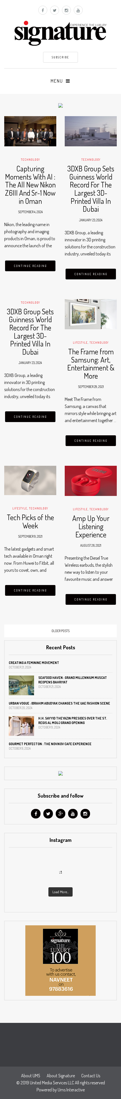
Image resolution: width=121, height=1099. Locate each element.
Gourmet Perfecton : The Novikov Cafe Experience (50, 744)
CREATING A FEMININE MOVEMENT (34, 663)
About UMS (30, 1075)
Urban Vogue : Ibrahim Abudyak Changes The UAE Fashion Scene (59, 703)
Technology (30, 159)
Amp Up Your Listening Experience (90, 526)
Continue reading (30, 266)
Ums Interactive (71, 1090)
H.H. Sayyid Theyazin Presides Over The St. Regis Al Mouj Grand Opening (72, 720)
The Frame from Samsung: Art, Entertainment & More (90, 363)
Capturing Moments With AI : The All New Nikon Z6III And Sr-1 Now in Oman (30, 184)
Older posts (60, 631)
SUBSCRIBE (60, 57)
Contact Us (90, 1075)
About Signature (61, 1075)
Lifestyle (80, 342)
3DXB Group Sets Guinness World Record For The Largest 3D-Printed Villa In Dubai (90, 188)
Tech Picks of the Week (30, 521)
